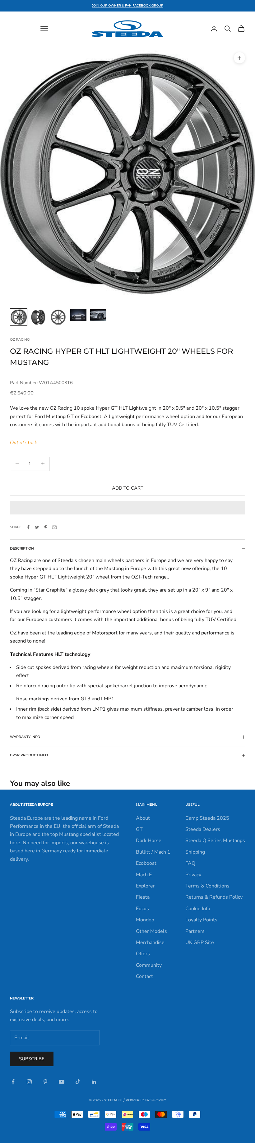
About (143, 818)
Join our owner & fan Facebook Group (127, 5)
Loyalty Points (201, 919)
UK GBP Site (199, 942)
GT (139, 829)
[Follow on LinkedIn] (94, 1082)
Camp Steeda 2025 (207, 818)
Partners (195, 931)
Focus (142, 908)
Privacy (193, 874)
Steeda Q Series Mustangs (215, 840)
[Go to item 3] (58, 317)
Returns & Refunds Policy (214, 897)
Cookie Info (197, 908)
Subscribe (31, 1059)
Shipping (195, 852)
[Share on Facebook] (28, 527)
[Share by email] (54, 527)
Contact (144, 976)
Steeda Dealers (202, 829)
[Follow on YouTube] (61, 1082)
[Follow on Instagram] (29, 1082)
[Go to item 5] (98, 315)
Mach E (144, 874)
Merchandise (150, 942)
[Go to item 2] (38, 317)
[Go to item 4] (78, 315)
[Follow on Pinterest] (45, 1082)
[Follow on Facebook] (13, 1082)
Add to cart (127, 488)
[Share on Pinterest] (45, 527)
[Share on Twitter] (37, 527)
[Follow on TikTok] (78, 1082)
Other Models (151, 931)
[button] (127, 507)
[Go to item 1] (18, 317)
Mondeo (145, 919)
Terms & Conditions (207, 886)
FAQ (190, 863)
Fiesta (143, 897)
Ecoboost (146, 863)
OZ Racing (20, 340)
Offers (143, 953)
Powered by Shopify (146, 1100)
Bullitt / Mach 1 (153, 852)
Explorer (145, 886)
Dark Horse (148, 840)
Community (149, 965)
